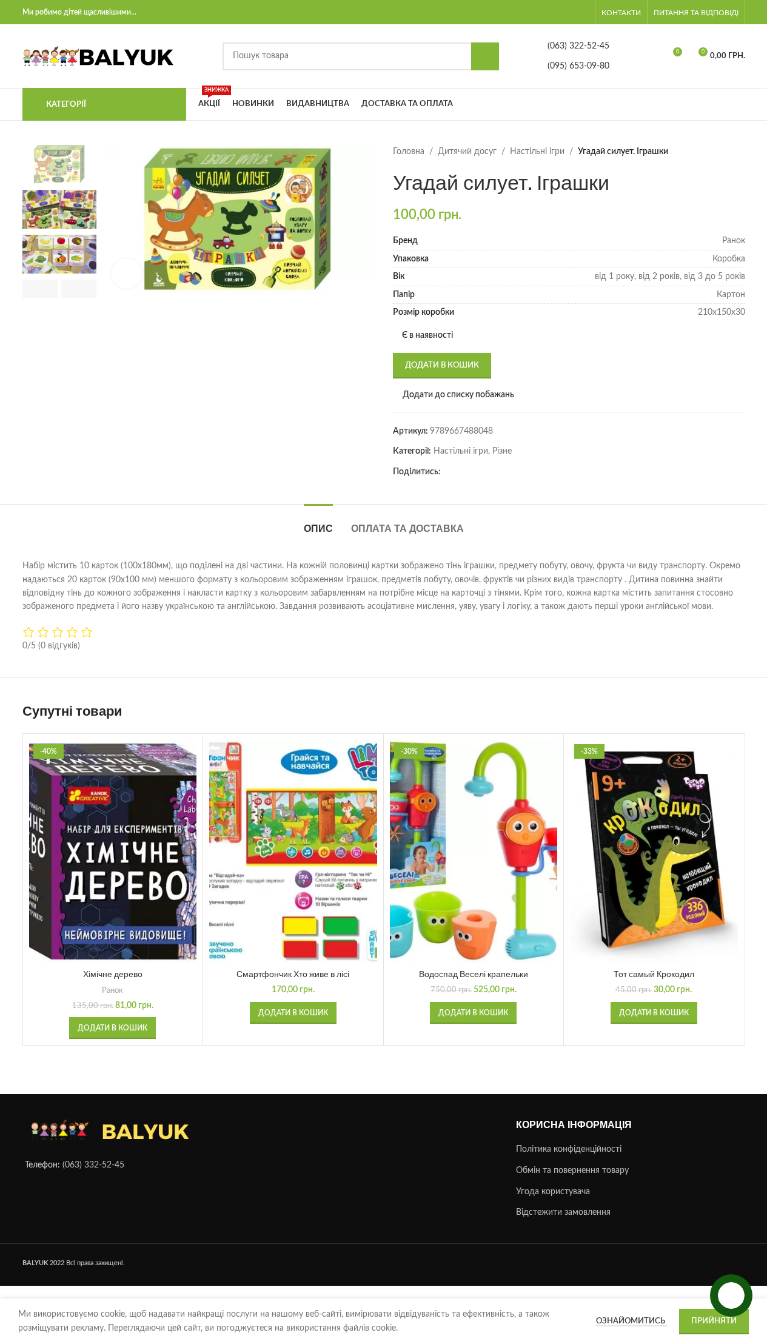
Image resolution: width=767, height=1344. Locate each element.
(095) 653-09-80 (578, 66)
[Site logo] (98, 56)
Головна (408, 151)
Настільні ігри (537, 151)
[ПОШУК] (485, 56)
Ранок (112, 990)
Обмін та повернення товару (572, 1170)
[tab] (318, 522)
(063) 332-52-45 (93, 1165)
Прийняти (714, 1321)
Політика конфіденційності (568, 1150)
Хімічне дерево (112, 974)
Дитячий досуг (467, 151)
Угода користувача (553, 1192)
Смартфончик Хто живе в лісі (292, 974)
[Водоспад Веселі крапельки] (474, 852)
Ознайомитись (631, 1321)
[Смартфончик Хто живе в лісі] (293, 852)
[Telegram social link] (462, 472)
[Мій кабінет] (585, 12)
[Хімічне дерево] (113, 852)
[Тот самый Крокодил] (654, 852)
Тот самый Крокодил (654, 974)
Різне (502, 451)
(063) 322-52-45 (578, 46)
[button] (40, 289)
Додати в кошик (442, 365)
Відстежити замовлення (563, 1213)
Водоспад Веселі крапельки (473, 974)
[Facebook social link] (448, 472)
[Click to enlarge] (127, 273)
